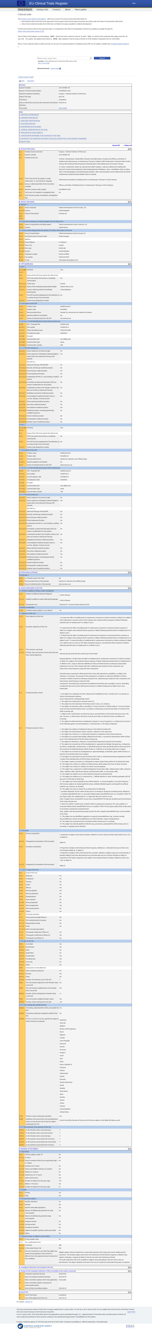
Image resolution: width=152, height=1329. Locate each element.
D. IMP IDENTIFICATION (27, 124)
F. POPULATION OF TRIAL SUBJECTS (31, 133)
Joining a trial (42, 10)
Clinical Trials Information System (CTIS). (31, 31)
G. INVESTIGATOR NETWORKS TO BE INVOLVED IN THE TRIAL (39, 136)
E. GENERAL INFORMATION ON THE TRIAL (33, 130)
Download (30, 81)
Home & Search (25, 10)
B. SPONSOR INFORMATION (28, 118)
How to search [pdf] (44, 63)
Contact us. (29, 1302)
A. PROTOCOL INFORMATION (29, 115)
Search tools (55, 68)
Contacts (56, 10)
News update (80, 10)
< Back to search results (25, 77)
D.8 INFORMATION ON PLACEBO (30, 127)
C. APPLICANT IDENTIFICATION (29, 121)
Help (133, 3)
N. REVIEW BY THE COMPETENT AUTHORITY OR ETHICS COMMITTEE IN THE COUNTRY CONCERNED (53, 139)
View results (63, 108)
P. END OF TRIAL (24, 142)
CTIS (79, 1314)
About (67, 10)
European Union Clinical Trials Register (33, 19)
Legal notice (131, 1312)
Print (23, 81)
